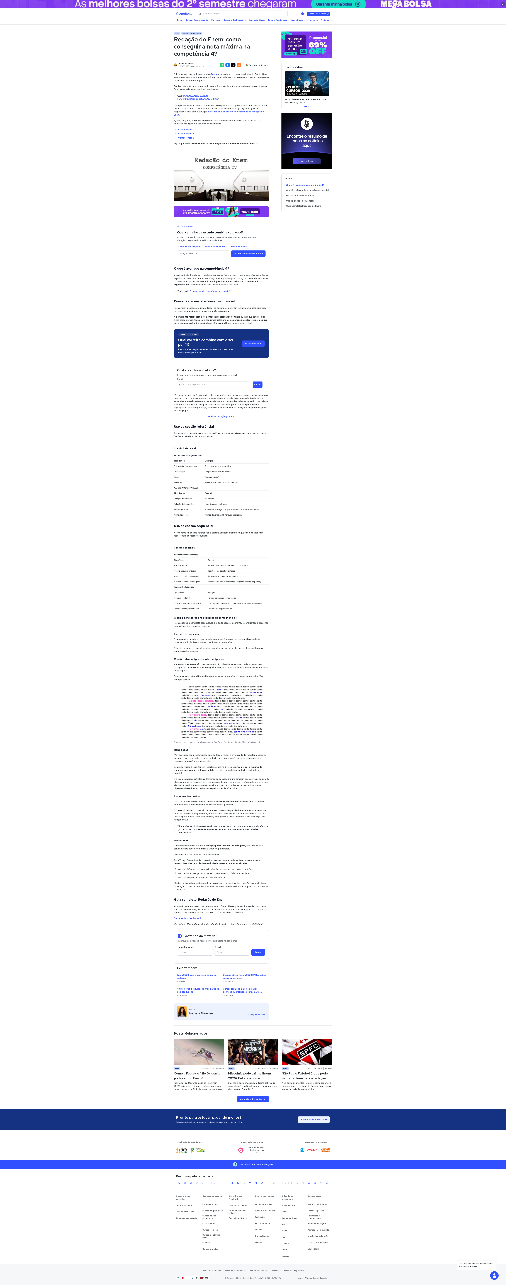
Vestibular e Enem (263, 1204)
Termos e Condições (211, 1271)
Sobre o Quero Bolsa (317, 1204)
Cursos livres (208, 1223)
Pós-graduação (262, 1223)
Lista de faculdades (238, 1205)
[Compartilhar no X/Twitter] (233, 65)
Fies (283, 1237)
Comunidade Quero (238, 1218)
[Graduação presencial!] (306, 45)
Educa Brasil (313, 1249)
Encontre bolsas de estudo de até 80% (198, 99)
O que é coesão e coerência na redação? (210, 291)
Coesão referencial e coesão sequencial (307, 190)
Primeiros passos (316, 1211)
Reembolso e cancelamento (314, 1217)
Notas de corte (288, 1205)
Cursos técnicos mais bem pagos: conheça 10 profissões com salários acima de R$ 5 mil (242, 990)
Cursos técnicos (210, 1230)
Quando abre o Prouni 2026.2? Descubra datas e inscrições (244, 976)
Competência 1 (186, 129)
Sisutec (285, 1249)
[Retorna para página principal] (184, 13)
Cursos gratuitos (210, 1249)
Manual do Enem (289, 1218)
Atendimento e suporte (318, 1230)
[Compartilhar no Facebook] (227, 65)
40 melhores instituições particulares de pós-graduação (198, 990)
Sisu (283, 1224)
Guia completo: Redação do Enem (303, 206)
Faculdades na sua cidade (238, 1211)
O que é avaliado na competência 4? (305, 185)
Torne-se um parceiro (294, 1271)
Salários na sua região (186, 1218)
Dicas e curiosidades (265, 1211)
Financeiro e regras (317, 1223)
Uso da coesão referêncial (300, 195)
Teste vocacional (184, 1205)
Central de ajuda (264, 1164)
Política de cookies (258, 1271)
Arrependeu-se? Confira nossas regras (256, 1150)
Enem (214, 74)
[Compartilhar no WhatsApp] (222, 65)
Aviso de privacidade (235, 1271)
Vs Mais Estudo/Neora (318, 1242)
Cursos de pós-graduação (209, 1217)
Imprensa (275, 1271)
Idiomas (258, 1230)
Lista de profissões (185, 1212)
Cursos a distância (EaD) (211, 1236)
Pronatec (285, 1243)
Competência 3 (186, 137)
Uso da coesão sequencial (300, 200)
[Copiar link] (239, 65)
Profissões (260, 1217)
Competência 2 (186, 133)
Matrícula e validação (318, 1236)
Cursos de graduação (212, 1211)
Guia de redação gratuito (195, 96)
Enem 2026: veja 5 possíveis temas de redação (196, 976)
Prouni (284, 1231)
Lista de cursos (209, 1204)
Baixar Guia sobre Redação (188, 918)
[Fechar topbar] (503, 4)
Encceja (285, 1256)
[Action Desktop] (221, 211)
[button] (494, 1275)
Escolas (206, 1242)
